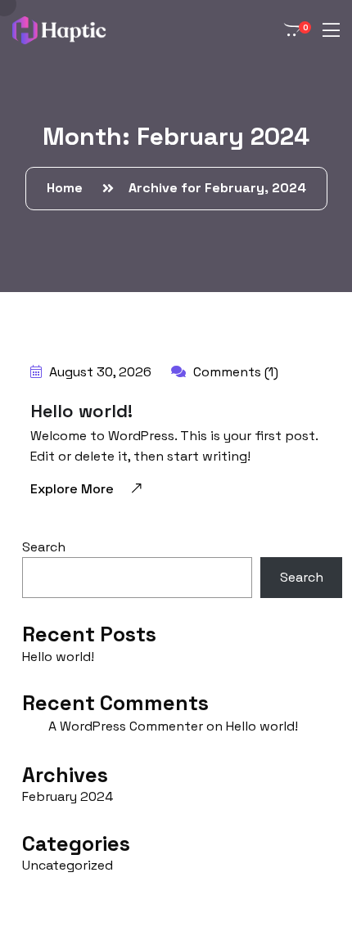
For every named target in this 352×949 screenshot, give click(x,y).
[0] (289, 30)
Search (43, 546)
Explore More (72, 488)
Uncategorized (67, 865)
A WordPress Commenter (125, 726)
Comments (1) (234, 371)
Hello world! (81, 410)
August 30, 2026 (98, 371)
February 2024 (67, 796)
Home (68, 187)
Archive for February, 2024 (217, 187)
